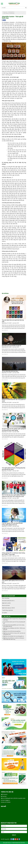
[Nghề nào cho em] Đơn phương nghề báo (12, 631)
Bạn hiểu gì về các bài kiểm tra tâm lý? (11, 345)
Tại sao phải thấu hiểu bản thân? (10, 371)
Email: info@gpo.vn (6, 800)
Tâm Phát (23, 842)
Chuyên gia (4, 796)
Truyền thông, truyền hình (7, 610)
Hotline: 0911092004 (6, 802)
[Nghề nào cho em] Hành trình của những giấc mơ (13, 636)
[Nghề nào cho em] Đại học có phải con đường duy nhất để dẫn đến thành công (13, 639)
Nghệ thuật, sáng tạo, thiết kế (8, 607)
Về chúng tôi (4, 794)
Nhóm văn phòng (5, 598)
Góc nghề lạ (4, 612)
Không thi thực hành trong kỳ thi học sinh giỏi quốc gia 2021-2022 (14, 619)
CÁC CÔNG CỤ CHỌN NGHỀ (9, 13)
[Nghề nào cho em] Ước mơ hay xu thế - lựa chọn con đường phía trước (14, 634)
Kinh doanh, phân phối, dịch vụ (8, 600)
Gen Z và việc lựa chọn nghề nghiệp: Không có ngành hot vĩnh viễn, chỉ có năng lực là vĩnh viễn (13, 496)
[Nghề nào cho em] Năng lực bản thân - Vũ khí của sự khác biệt (14, 629)
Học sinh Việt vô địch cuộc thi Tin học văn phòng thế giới (14, 622)
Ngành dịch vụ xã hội (6, 603)
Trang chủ (5, 12)
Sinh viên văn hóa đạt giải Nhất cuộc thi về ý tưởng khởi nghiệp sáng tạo (13, 625)
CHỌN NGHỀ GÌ (11, 12)
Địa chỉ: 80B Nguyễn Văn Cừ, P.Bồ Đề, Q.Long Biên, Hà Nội (13, 798)
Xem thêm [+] (5, 330)
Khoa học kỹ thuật (6, 605)
